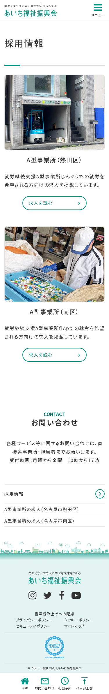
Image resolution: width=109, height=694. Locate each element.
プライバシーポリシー (34, 620)
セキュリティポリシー (33, 626)
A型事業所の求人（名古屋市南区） (39, 521)
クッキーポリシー (78, 620)
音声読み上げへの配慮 (54, 614)
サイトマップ (74, 626)
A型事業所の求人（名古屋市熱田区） (42, 509)
